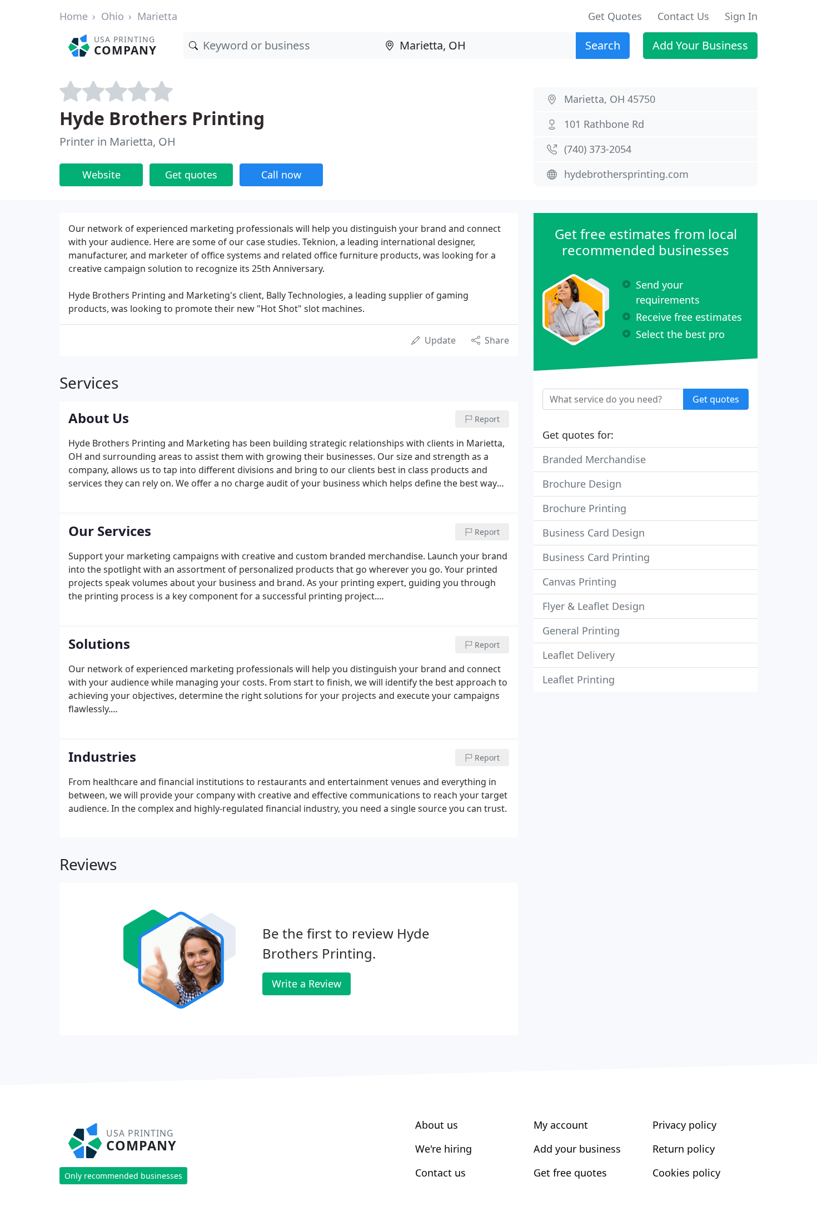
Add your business (577, 1148)
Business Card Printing (596, 557)
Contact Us (683, 16)
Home (73, 16)
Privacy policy (684, 1124)
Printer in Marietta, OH (117, 141)
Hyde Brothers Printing (162, 118)
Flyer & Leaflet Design (593, 606)
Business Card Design (593, 532)
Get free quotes (570, 1172)
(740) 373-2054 (597, 149)
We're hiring (443, 1148)
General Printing (581, 630)
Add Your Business (700, 45)
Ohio (112, 16)
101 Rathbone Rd (604, 124)
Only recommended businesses (123, 1175)
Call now (281, 174)
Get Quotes (615, 16)
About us (436, 1124)
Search (602, 45)
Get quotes (191, 174)
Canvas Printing (579, 581)
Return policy (683, 1148)
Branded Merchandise (594, 459)
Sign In (741, 16)
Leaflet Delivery (578, 655)
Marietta (157, 16)
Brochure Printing (584, 508)
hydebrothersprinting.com (626, 174)
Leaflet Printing (578, 679)
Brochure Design (581, 483)
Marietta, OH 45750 (609, 99)
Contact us (440, 1172)
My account (561, 1124)
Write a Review (306, 983)
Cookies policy (686, 1172)
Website (101, 174)
